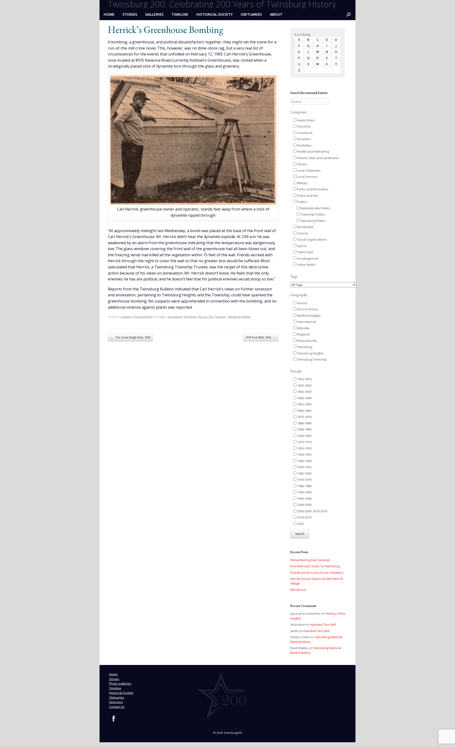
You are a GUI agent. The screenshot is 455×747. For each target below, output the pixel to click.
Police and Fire (143, 316)
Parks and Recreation (312, 189)
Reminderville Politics (315, 208)
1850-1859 (303, 404)
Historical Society (214, 14)
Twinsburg (304, 347)
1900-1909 (303, 436)
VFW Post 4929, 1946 (261, 337)
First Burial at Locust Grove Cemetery (316, 572)
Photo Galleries (120, 683)
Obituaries (251, 14)
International (306, 322)
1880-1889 (303, 423)
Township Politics (312, 214)
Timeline (180, 14)
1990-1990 (303, 492)
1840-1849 (303, 398)
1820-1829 (303, 385)
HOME (109, 14)
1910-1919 (303, 442)
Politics (301, 202)
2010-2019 (303, 517)
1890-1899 (303, 429)
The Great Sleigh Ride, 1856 (130, 337)
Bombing (190, 316)
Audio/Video (305, 120)
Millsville (302, 328)
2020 (300, 524)
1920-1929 (303, 448)
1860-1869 (303, 410)
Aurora (301, 303)
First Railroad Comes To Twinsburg (315, 566)
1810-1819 (303, 379)
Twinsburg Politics (313, 221)
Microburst (298, 589)
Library (301, 164)
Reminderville (306, 341)
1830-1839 (303, 392)
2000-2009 (303, 505)
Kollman (220, 316)
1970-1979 (303, 479)
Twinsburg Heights (239, 316)
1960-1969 (303, 473)
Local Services (307, 176)
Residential (304, 227)
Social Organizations (311, 239)
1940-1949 (303, 461)
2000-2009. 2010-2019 (311, 511)
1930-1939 (303, 454)
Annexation (175, 316)
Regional (303, 334)
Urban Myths (306, 264)
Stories (130, 14)
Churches (303, 126)
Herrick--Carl (205, 316)
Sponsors (116, 702)
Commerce (304, 133)
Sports (301, 246)
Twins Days (305, 252)
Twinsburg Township (311, 359)
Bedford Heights (308, 315)
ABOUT (276, 14)
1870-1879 (303, 417)
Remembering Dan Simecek (310, 560)
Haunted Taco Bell (323, 624)
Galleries (154, 14)
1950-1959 (303, 467)
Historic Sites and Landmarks (317, 158)
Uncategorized (307, 258)
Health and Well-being (312, 151)
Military (302, 183)
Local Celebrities (308, 170)
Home (113, 674)
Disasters (126, 316)
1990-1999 (303, 498)
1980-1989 (303, 486)
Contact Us (116, 707)
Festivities (303, 145)
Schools (302, 233)
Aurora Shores (307, 309)
